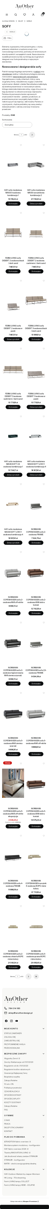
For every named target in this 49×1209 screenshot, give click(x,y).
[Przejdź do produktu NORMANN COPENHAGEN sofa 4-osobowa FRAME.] (13, 855)
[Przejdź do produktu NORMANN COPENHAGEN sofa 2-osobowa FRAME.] (36, 504)
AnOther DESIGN (8, 21)
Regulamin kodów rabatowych (17, 1069)
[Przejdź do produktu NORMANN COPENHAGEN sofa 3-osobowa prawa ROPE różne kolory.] (36, 926)
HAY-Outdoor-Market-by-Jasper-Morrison (22, 1174)
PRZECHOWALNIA (12, 1048)
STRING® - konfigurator (14, 1160)
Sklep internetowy (23, 1201)
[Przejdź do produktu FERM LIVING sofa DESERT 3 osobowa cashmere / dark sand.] (13, 368)
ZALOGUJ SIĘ (10, 1037)
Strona (16, 135)
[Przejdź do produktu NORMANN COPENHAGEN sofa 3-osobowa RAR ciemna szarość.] (13, 713)
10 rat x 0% (8, 1084)
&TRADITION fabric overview (16, 1141)
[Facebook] (6, 1021)
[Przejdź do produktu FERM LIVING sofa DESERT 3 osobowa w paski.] (36, 368)
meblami (37, 72)
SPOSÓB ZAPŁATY (12, 1099)
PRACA (7, 1124)
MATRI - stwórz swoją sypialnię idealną (20, 1163)
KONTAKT (8, 1131)
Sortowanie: (7, 120)
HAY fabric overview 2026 (15, 1149)
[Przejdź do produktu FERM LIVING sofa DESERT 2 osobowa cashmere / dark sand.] (36, 233)
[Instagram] (11, 1021)
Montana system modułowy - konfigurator (22, 1145)
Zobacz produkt (36, 203)
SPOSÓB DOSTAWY (12, 1095)
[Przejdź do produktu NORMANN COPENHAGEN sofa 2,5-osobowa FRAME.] (36, 642)
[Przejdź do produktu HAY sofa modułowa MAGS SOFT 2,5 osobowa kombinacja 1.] (13, 436)
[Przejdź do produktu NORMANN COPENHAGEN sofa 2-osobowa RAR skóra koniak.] (36, 572)
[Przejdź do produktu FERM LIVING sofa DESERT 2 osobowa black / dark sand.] (13, 233)
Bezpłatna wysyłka (12, 1077)
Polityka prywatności (13, 1088)
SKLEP (20, 21)
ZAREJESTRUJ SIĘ (12, 1040)
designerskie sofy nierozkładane (25, 77)
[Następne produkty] (28, 977)
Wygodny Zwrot (11, 1058)
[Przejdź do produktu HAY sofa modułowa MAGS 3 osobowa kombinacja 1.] (13, 165)
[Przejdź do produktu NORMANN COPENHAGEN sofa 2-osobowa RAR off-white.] (13, 572)
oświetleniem (7, 74)
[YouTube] (17, 1021)
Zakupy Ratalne (10, 1080)
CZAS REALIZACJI (11, 1091)
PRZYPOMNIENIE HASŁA (14, 1044)
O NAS (7, 1120)
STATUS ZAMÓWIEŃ (13, 1033)
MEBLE (29, 21)
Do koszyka (13, 203)
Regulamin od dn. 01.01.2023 (16, 1066)
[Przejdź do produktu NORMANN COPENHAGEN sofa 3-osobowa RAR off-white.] (36, 713)
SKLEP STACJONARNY (14, 1127)
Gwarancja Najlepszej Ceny (15, 1073)
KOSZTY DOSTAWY (12, 1102)
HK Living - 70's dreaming (15, 1178)
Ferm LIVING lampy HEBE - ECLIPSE (19, 1185)
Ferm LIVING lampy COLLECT (16, 1181)
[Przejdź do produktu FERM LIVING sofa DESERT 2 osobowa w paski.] (13, 300)
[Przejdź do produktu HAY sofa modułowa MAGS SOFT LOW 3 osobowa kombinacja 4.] (36, 436)
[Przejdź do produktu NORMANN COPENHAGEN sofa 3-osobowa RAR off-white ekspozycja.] (13, 783)
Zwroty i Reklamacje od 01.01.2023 (18, 1062)
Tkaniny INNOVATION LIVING (16, 1152)
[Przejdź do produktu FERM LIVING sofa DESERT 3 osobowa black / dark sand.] (36, 300)
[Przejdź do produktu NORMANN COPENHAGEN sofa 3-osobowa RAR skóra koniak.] (36, 783)
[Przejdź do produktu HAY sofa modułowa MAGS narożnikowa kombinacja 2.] (36, 165)
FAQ (6, 1110)
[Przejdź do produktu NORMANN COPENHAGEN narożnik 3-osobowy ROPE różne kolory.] (36, 855)
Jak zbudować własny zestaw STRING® (21, 1156)
